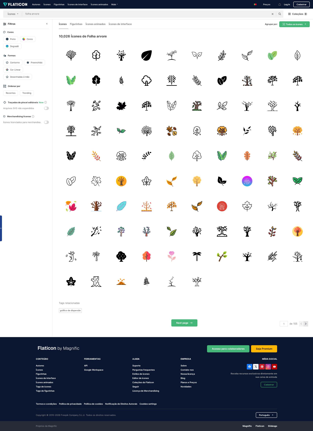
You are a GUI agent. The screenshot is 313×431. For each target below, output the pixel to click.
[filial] (272, 181)
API (86, 365)
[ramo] (197, 80)
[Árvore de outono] (197, 131)
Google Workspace (93, 369)
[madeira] (96, 282)
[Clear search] (272, 14)
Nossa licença (188, 374)
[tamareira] (197, 256)
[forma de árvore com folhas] (121, 55)
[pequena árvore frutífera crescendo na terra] (172, 55)
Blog (183, 378)
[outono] (222, 206)
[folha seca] (172, 131)
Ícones (47, 4)
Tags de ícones (43, 386)
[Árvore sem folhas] (272, 206)
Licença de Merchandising (145, 390)
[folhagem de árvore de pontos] (146, 131)
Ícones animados (99, 4)
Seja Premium (264, 348)
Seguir (135, 386)
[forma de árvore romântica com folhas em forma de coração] (71, 106)
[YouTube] (274, 366)
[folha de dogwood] (298, 55)
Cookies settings (148, 404)
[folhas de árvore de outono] (146, 181)
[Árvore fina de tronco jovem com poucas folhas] (172, 282)
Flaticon (260, 426)
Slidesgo (272, 426)
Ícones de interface (78, 4)
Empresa (186, 359)
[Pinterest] (262, 366)
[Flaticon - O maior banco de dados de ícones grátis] (15, 4)
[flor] (172, 256)
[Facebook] (249, 366)
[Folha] (272, 256)
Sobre (184, 365)
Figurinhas (59, 4)
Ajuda (136, 359)
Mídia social (269, 359)
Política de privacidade (70, 404)
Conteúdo (42, 359)
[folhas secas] (121, 282)
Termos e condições (46, 404)
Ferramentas (92, 359)
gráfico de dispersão (70, 310)
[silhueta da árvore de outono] (247, 106)
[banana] (121, 206)
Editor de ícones (140, 378)
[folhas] (272, 55)
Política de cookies (93, 404)
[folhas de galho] (121, 80)
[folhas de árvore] (96, 106)
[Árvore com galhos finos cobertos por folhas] (71, 55)
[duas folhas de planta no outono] (197, 55)
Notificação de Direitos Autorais (121, 404)
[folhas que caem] (172, 231)
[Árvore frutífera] (146, 80)
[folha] (222, 55)
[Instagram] (268, 366)
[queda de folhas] (222, 181)
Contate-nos (187, 369)
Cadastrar (301, 4)
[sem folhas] (96, 206)
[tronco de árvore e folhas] (272, 131)
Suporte (136, 365)
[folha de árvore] (146, 55)
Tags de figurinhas (45, 390)
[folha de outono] (121, 106)
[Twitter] (256, 366)
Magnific (247, 426)
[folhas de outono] (96, 231)
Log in (287, 4)
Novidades (186, 386)
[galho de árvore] (96, 131)
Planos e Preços (189, 382)
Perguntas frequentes (143, 369)
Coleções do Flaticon (143, 382)
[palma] (96, 256)
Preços (266, 4)
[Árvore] (96, 55)
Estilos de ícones (140, 374)
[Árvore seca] (197, 106)
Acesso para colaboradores (228, 348)
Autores (36, 4)
